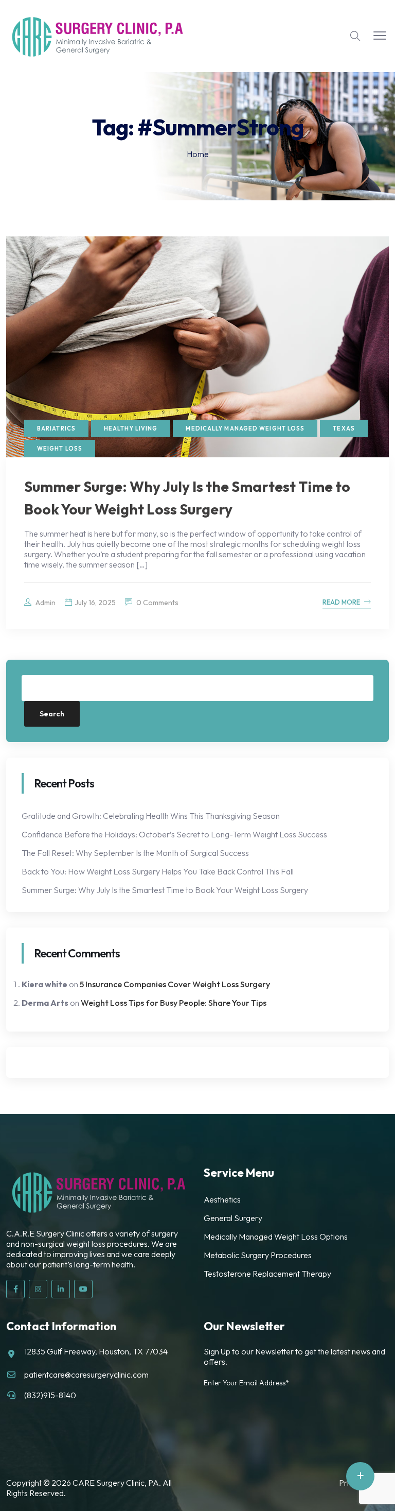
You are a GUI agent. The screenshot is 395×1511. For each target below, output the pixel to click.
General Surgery (233, 1218)
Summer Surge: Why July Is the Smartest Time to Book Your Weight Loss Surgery (165, 890)
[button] (379, 36)
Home (198, 154)
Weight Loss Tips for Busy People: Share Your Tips (173, 1003)
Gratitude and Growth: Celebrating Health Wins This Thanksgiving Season (151, 816)
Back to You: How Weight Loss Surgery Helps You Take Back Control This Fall (158, 871)
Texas (344, 428)
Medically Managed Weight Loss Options (276, 1236)
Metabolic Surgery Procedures (258, 1255)
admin (45, 602)
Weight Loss (59, 448)
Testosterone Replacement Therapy (267, 1273)
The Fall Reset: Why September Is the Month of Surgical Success (135, 853)
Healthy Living (130, 428)
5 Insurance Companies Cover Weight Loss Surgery (175, 984)
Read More (341, 602)
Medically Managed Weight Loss (245, 428)
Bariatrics (56, 428)
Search (52, 713)
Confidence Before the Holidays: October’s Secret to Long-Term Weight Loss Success (174, 834)
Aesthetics (222, 1199)
